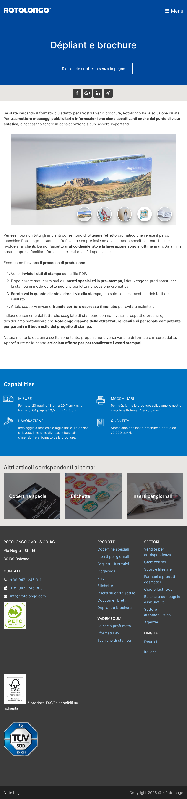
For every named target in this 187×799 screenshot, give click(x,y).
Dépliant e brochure (114, 607)
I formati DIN (108, 633)
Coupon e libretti (112, 600)
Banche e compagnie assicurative (162, 599)
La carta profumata (114, 625)
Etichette (105, 585)
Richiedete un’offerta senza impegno (93, 68)
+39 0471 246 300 (26, 588)
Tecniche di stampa (114, 640)
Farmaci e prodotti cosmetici (160, 579)
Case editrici (155, 562)
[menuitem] (163, 642)
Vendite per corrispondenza (157, 552)
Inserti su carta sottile (116, 593)
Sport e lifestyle (158, 569)
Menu (177, 11)
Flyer (101, 578)
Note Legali (13, 792)
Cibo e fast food (158, 589)
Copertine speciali (113, 549)
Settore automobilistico (157, 612)
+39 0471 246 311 (25, 579)
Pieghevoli (106, 571)
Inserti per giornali (113, 556)
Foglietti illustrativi (113, 563)
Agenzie (151, 622)
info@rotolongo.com (28, 596)
